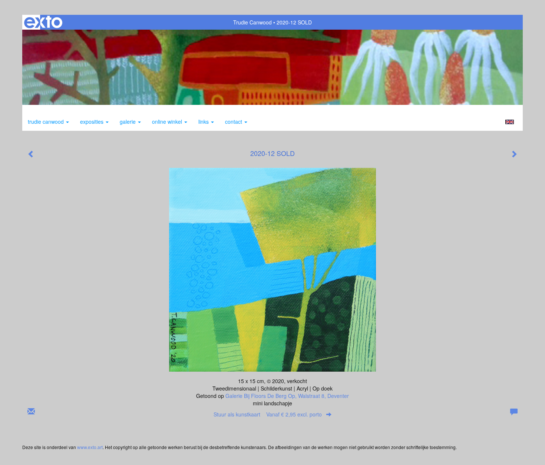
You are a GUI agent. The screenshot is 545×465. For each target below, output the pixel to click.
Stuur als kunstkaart (268, 414)
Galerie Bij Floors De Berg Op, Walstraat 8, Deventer (287, 395)
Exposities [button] (92, 121)
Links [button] (204, 121)
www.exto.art (90, 447)
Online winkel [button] (168, 121)
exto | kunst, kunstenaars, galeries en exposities (43, 22)
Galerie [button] (128, 121)
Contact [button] (234, 121)
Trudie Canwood (252, 22)
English (509, 122)
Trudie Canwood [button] (46, 121)
